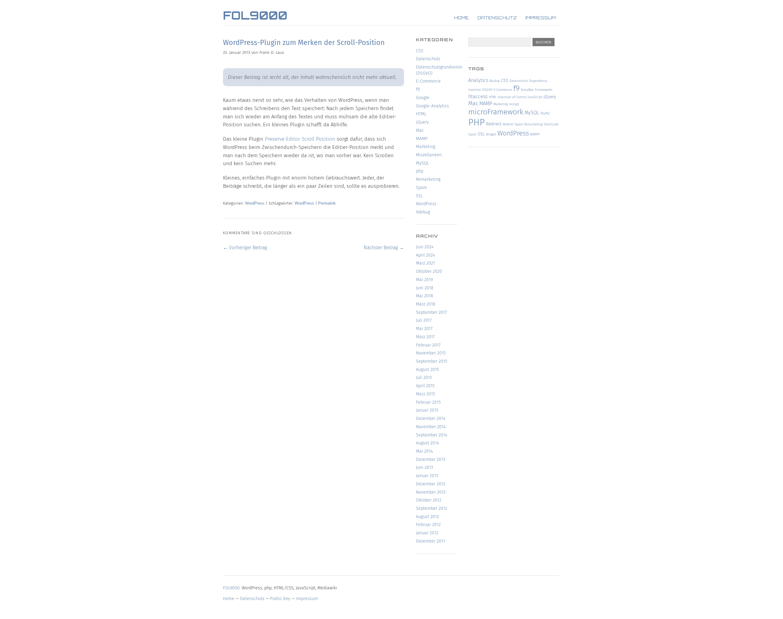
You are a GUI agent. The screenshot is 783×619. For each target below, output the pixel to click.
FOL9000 (255, 16)
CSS (419, 51)
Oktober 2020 (429, 271)
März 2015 (425, 394)
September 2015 (431, 361)
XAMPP (535, 134)
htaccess (478, 96)
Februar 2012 (428, 524)
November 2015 (431, 353)
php (419, 171)
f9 (418, 89)
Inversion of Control (512, 97)
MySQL (422, 163)
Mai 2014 (424, 451)
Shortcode (551, 124)
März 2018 (425, 304)
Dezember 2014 (430, 418)
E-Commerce (428, 81)
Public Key (280, 598)
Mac (420, 130)
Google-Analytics (432, 106)
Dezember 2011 (430, 541)
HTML (421, 114)
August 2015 (427, 369)
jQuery (422, 122)
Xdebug (423, 212)
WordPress (255, 203)
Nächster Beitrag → (384, 247)
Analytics (478, 80)
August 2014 (427, 443)
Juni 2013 (424, 467)
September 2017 (431, 312)
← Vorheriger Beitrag (245, 247)
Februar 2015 (428, 402)
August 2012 (427, 516)
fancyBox (527, 90)
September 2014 (431, 435)
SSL (419, 195)
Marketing (425, 146)
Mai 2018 (424, 295)
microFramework (495, 112)
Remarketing (428, 179)
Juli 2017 (424, 320)
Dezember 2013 (430, 459)
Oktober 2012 (428, 500)
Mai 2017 (424, 328)
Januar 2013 (427, 475)
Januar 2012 (427, 533)
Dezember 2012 (430, 484)
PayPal (545, 113)
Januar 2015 (427, 410)
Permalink (327, 203)
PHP (476, 122)
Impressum (540, 18)
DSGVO (487, 90)
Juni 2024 (424, 247)
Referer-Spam (513, 124)
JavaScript (535, 97)
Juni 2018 (424, 288)
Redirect (494, 124)
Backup (494, 81)
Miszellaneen (429, 155)
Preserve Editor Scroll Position (300, 139)
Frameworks (543, 90)
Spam (421, 187)
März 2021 (425, 263)
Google (422, 97)
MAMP (422, 138)
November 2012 (431, 492)
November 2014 (431, 426)
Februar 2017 (428, 345)
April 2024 (425, 255)
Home (461, 18)
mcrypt (514, 104)
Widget (491, 134)
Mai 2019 (424, 279)
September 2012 (431, 508)
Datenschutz (497, 18)
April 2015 (425, 385)
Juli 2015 (424, 377)
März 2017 (425, 336)
